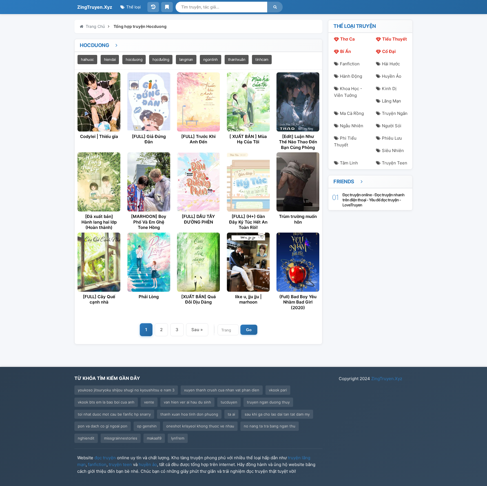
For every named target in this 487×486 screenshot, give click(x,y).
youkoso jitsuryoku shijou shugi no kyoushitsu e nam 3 (126, 390)
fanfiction (97, 464)
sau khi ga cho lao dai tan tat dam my (277, 414)
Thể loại (133, 7)
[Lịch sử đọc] (153, 7)
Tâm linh (349, 163)
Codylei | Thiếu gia (99, 136)
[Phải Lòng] (148, 262)
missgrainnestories (120, 438)
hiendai (110, 59)
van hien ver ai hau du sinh (187, 402)
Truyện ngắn (395, 113)
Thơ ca (347, 39)
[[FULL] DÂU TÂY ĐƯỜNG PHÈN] (198, 181)
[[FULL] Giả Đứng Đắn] (148, 101)
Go (249, 329)
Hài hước (391, 63)
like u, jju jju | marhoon (248, 299)
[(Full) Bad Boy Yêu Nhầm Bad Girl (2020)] (297, 262)
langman (186, 59)
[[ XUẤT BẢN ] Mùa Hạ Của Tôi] (248, 101)
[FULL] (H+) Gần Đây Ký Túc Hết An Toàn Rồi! (248, 222)
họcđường (160, 59)
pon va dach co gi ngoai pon (102, 426)
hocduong (134, 59)
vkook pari (278, 390)
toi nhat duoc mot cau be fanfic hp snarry (114, 414)
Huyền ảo (391, 76)
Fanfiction (350, 63)
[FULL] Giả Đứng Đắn (149, 139)
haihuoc (87, 59)
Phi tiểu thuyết (345, 141)
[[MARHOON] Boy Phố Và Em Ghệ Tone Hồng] (148, 181)
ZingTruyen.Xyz (94, 7)
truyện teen (120, 464)
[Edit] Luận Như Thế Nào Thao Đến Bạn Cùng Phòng (298, 142)
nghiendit (86, 438)
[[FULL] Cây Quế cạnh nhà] (99, 262)
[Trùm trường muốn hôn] (297, 181)
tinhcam (261, 59)
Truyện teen (394, 163)
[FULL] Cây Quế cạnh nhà (99, 299)
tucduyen (229, 402)
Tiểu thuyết (394, 39)
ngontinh (210, 59)
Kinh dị (389, 88)
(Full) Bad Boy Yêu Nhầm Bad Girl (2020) (297, 302)
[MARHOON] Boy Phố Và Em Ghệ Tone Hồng (148, 222)
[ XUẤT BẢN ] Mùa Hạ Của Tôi (248, 139)
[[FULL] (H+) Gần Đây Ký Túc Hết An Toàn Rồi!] (248, 181)
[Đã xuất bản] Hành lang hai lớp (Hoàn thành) (99, 222)
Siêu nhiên (393, 150)
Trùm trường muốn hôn (298, 219)
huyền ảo (148, 464)
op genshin (147, 426)
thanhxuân (236, 59)
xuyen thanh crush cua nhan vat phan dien (221, 390)
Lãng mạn (391, 101)
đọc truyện (105, 457)
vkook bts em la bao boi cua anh (106, 402)
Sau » (197, 329)
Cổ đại (389, 51)
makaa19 (154, 438)
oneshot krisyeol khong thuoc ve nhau (200, 426)
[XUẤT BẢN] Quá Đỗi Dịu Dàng (198, 299)
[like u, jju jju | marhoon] (248, 262)
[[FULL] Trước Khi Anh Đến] (198, 101)
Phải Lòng (149, 296)
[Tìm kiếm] (275, 7)
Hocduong (95, 45)
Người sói (391, 125)
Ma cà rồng (352, 113)
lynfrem (177, 438)
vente (149, 402)
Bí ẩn (345, 51)
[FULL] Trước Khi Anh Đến (198, 139)
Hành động (351, 76)
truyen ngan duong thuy (268, 402)
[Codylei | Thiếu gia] (99, 101)
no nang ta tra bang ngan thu (269, 426)
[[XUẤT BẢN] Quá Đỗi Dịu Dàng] (198, 262)
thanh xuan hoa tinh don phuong (189, 414)
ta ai (231, 414)
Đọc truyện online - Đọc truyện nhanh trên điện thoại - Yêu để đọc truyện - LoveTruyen (373, 199)
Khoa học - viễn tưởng (348, 92)
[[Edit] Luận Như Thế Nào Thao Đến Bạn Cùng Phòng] (297, 101)
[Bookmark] (167, 7)
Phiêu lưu (392, 138)
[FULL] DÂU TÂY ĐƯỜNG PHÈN (198, 219)
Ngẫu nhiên (351, 125)
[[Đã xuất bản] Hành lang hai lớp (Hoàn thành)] (99, 181)
